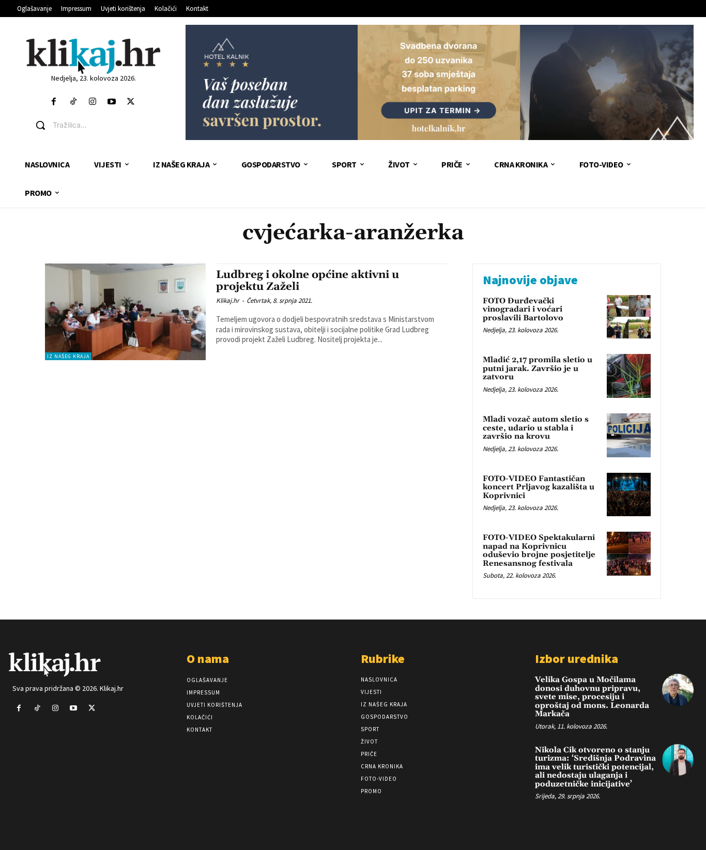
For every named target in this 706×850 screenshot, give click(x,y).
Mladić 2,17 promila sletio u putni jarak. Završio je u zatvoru (537, 368)
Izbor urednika (576, 659)
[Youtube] (111, 102)
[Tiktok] (73, 102)
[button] (101, 125)
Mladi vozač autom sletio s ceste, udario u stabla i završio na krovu (536, 427)
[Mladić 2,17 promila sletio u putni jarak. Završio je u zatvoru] (629, 376)
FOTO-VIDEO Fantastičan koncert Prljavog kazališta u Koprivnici (538, 487)
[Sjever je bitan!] (93, 56)
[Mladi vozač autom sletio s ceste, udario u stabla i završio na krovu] (629, 435)
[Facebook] (54, 102)
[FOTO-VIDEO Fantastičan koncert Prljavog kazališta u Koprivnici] (629, 495)
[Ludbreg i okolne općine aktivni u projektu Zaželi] (125, 312)
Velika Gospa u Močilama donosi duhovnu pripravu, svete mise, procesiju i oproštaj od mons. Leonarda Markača (592, 697)
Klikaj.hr (227, 300)
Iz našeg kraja (68, 356)
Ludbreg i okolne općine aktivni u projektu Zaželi (307, 280)
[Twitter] (131, 102)
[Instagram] (92, 102)
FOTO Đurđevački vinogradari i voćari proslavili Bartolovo (523, 309)
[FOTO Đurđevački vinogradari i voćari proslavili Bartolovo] (629, 317)
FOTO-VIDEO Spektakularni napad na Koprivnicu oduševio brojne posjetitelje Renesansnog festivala (539, 550)
